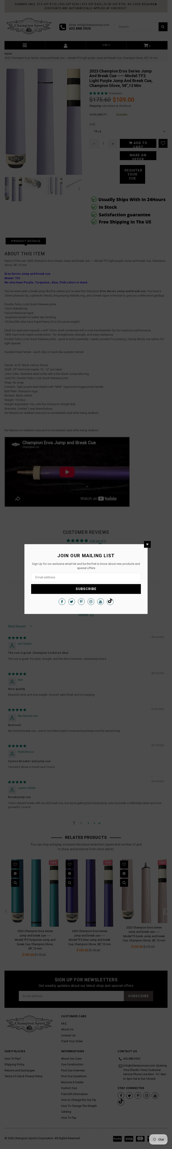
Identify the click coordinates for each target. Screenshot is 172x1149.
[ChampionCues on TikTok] (110, 601)
